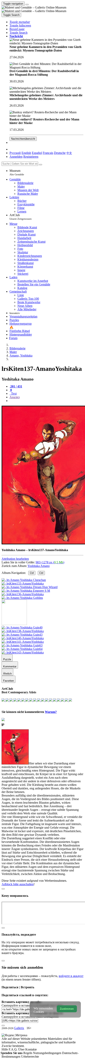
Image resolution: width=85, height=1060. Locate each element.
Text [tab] (13, 393)
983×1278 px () (50, 562)
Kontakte (31, 1049)
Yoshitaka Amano (38, 566)
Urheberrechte (30, 1056)
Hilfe (5, 1049)
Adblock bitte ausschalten (18, 884)
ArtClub (20, 216)
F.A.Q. (13, 1049)
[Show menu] (27, 4)
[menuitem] (69, 153)
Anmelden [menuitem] (16, 156)
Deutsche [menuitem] (60, 153)
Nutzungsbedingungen (47, 1053)
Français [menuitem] (48, 153)
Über (21, 1049)
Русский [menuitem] (15, 153)
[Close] (40, 164)
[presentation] (46, 401)
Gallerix (19, 1028)
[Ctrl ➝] (22, 627)
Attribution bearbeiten (15, 558)
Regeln (28, 1053)
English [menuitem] (26, 153)
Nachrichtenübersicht (23, 138)
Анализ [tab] (14, 397)
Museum (16, 172)
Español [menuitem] (37, 153)
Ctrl (32, 573)
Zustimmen (67, 1008)
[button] (19, 22)
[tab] (15, 386)
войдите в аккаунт (71, 976)
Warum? (51, 712)
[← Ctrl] (22, 597)
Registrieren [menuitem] (30, 156)
